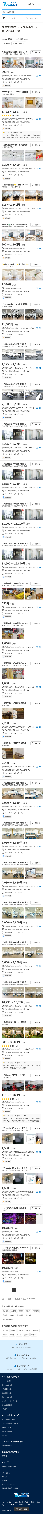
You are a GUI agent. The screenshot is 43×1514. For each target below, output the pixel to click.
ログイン (31, 4)
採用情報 (4, 1480)
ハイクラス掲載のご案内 (9, 1423)
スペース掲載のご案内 (8, 1419)
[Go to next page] (34, 1290)
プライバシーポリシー (8, 1484)
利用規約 (4, 1409)
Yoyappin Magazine (8, 1466)
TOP (3, 1298)
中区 (24, 1298)
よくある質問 (6, 1405)
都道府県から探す (7, 1393)
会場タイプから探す (8, 1385)
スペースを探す (6, 1381)
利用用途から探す (7, 1389)
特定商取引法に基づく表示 (10, 1488)
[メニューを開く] (39, 4)
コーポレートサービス (8, 1401)
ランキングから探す (8, 1397)
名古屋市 (17, 1298)
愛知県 (9, 1298)
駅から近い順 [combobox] (17, 43)
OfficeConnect (6, 1446)
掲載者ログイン (6, 1427)
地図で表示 (23, 1509)
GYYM (4, 1456)
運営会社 (4, 1477)
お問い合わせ (6, 1473)
